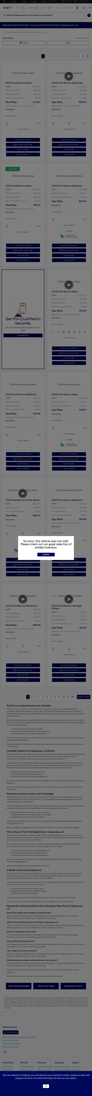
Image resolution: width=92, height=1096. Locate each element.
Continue (46, 554)
